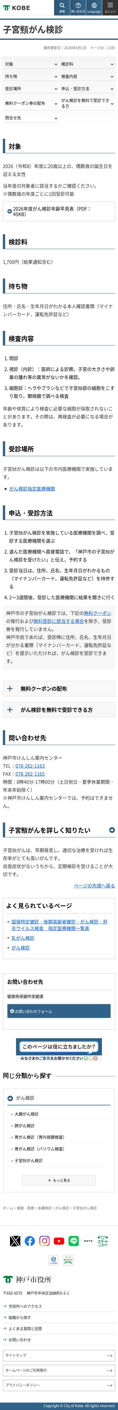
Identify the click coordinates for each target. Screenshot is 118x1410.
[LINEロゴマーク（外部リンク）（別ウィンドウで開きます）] (73, 1241)
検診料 (67, 64)
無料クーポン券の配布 (25, 103)
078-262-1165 (30, 773)
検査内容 (69, 76)
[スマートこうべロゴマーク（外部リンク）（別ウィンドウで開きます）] (103, 1241)
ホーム (8, 1208)
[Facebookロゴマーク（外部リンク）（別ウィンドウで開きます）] (30, 1241)
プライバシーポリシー (22, 1385)
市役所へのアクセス (25, 1306)
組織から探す (20, 1317)
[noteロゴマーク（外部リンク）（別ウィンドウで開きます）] (88, 1241)
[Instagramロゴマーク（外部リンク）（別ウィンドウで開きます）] (44, 1241)
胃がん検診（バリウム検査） (41, 1148)
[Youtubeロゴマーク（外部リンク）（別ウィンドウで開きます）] (59, 1241)
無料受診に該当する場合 (59, 620)
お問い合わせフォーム (33, 1011)
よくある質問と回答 (25, 1328)
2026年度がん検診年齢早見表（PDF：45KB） (52, 211)
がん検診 (25, 1097)
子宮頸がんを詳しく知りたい (50, 830)
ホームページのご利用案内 (26, 1370)
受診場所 (13, 88)
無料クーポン (97, 612)
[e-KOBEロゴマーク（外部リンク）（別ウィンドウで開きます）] (53, 1260)
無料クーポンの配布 (44, 688)
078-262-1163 (30, 765)
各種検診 (45, 1208)
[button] (62, 8)
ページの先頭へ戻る (94, 885)
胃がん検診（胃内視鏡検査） (41, 1137)
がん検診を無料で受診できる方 (85, 102)
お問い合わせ (20, 1339)
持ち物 (11, 76)
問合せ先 (13, 117)
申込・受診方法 (75, 88)
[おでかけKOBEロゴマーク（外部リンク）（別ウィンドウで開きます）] (68, 1260)
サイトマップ (15, 1355)
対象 (9, 64)
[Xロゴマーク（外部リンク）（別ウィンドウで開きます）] (15, 1241)
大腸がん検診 (27, 1114)
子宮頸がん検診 (29, 1160)
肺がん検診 (25, 1125)
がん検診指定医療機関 (32, 488)
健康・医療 (25, 1208)
